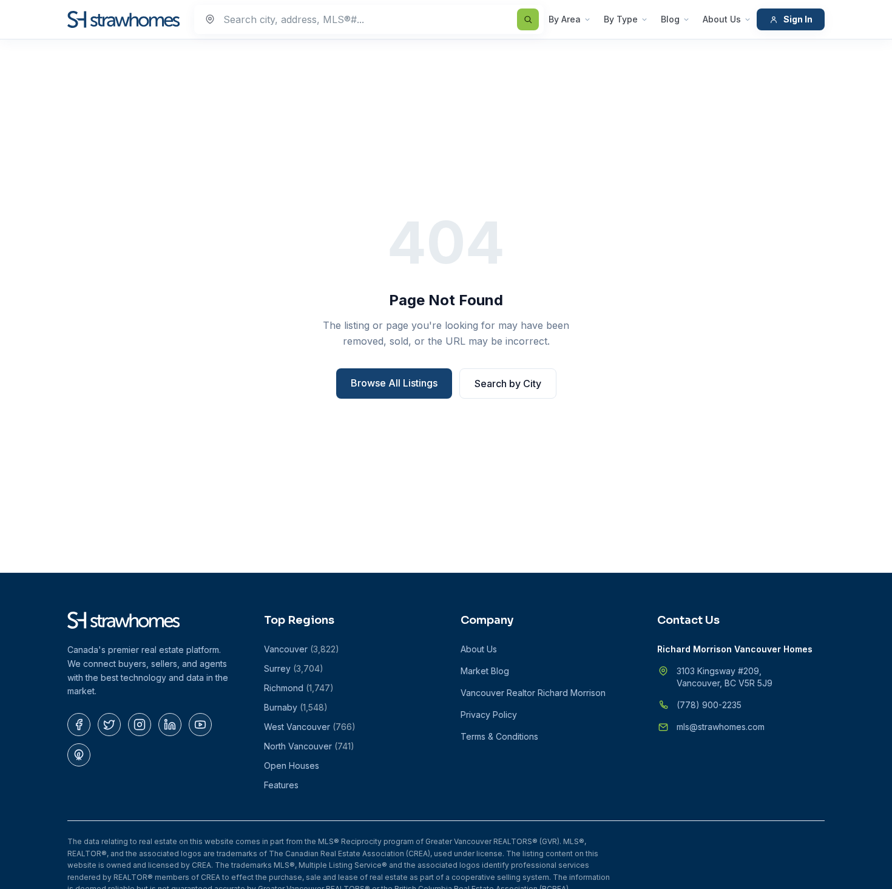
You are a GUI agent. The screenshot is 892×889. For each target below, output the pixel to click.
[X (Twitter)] (109, 724)
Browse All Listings (394, 383)
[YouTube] (200, 724)
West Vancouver (310, 727)
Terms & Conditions (499, 736)
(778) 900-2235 (709, 705)
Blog (670, 19)
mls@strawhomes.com (721, 727)
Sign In (798, 19)
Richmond (299, 688)
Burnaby (296, 707)
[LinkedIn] (169, 724)
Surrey (293, 668)
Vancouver (301, 649)
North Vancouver (309, 746)
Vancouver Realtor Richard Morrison (533, 693)
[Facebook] (78, 724)
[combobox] (369, 19)
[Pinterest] (78, 754)
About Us (722, 19)
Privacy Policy (489, 714)
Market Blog (485, 671)
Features (281, 785)
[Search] (528, 19)
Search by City (508, 383)
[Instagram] (139, 724)
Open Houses (291, 765)
